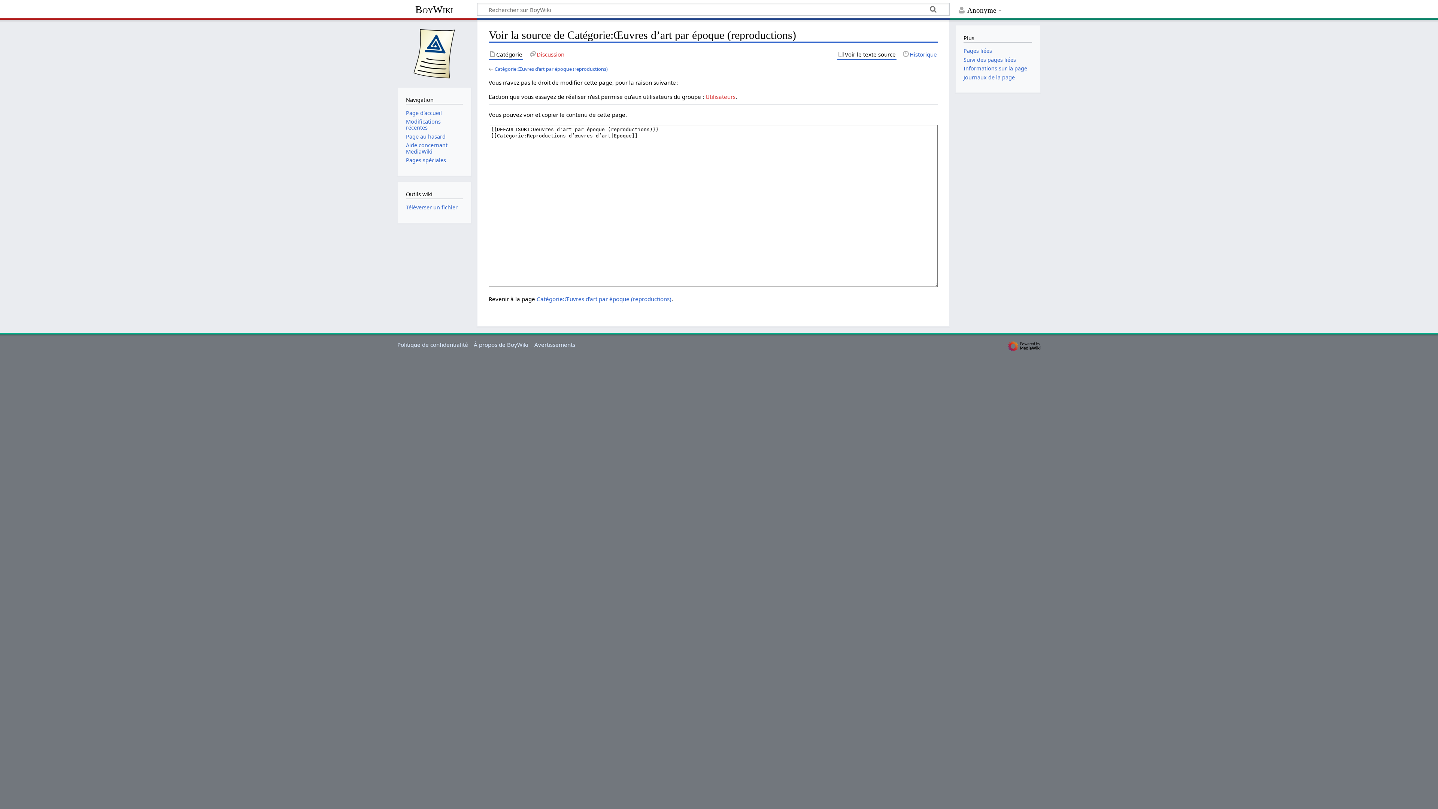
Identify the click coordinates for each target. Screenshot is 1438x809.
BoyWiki (434, 9)
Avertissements (554, 344)
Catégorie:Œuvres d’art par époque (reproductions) (551, 69)
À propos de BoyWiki (501, 344)
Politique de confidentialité (432, 344)
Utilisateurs (720, 96)
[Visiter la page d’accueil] (434, 53)
